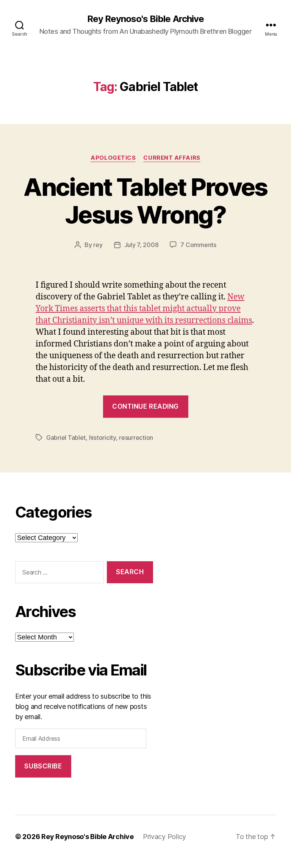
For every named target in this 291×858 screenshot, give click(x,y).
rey (97, 245)
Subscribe (43, 766)
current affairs (171, 157)
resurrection (136, 437)
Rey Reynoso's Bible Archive (145, 19)
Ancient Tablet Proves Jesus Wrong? (145, 200)
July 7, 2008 (141, 245)
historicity (102, 437)
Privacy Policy (164, 837)
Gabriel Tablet (66, 437)
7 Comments (198, 245)
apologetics (113, 157)
